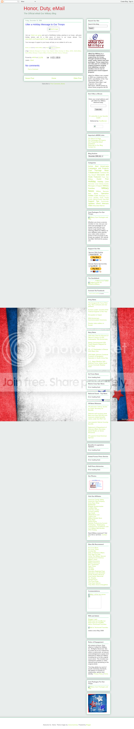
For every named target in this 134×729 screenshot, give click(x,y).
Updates (91, 203)
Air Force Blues (93, 547)
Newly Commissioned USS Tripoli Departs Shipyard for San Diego (97, 344)
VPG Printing (92, 530)
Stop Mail (106, 199)
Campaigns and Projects (98, 168)
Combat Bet (92, 551)
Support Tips (93, 201)
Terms (106, 674)
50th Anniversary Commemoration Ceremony (97, 319)
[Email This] (51, 57)
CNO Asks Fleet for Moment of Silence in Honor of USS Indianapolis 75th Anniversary (98, 337)
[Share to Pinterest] (59, 57)
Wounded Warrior (99, 205)
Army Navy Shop (93, 503)
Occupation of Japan (95, 315)
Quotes (96, 197)
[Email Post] (47, 57)
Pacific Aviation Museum (96, 574)
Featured (97, 177)
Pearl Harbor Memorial (95, 576)
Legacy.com (92, 516)
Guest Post (103, 179)
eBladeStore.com (94, 515)
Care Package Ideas (98, 170)
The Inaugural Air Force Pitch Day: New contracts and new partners (98, 304)
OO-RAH (91, 569)
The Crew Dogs (93, 581)
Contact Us (91, 147)
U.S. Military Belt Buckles (96, 528)
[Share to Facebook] (57, 57)
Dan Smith (91, 513)
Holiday (92, 181)
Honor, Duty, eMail (44, 8)
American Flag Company (96, 501)
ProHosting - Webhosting (96, 525)
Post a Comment (33, 69)
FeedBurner (103, 121)
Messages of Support (95, 186)
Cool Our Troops (93, 510)
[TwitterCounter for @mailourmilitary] (98, 284)
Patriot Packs (92, 521)
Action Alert (93, 166)
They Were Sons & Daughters (98, 584)
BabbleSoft (91, 504)
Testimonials (105, 201)
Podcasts (102, 195)
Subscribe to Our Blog (95, 145)
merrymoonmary (73, 725)
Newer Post (29, 78)
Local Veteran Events (102, 184)
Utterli (32, 60)
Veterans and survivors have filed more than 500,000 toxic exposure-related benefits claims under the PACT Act (97, 416)
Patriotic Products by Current (97, 523)
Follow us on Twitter (102, 281)
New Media (93, 193)
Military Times (92, 559)
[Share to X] (55, 57)
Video (90, 206)
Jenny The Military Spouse (97, 556)
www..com (96, 480)
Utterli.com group (36, 35)
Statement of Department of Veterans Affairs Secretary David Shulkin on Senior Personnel (97, 429)
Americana (104, 166)
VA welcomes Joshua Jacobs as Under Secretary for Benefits (97, 408)
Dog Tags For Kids (94, 554)
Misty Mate (91, 520)
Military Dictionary (94, 563)
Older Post (77, 78)
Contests (103, 172)
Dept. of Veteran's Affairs (96, 553)
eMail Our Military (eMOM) (94, 293)
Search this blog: (93, 24)
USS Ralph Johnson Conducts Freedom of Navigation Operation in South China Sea (98, 356)
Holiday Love (103, 182)
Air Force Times (93, 549)
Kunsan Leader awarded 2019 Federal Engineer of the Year (98, 310)
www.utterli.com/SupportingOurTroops (36, 39)
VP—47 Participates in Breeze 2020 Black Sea (98, 350)
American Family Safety (96, 499)
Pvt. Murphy (92, 578)
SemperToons (92, 579)
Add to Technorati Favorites (97, 624)
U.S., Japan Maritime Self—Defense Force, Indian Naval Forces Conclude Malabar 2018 (97, 364)
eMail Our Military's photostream (99, 485)
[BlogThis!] (53, 57)
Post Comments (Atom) (57, 84)
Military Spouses (102, 191)
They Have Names (94, 583)
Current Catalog (93, 511)
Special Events (97, 199)
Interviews (91, 184)
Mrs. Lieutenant (93, 564)
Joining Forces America (96, 558)
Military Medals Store (95, 518)
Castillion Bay (92, 508)
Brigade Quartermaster (95, 506)
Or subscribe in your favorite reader (98, 117)
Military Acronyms (94, 561)
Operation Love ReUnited (96, 573)
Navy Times (92, 566)
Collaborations (93, 173)
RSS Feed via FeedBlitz (96, 622)
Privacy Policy (98, 674)
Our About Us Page (94, 138)
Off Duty (91, 568)
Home (54, 78)
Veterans (105, 203)
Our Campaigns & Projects (97, 140)
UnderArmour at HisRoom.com (98, 526)
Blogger (88, 725)
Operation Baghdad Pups (96, 571)
